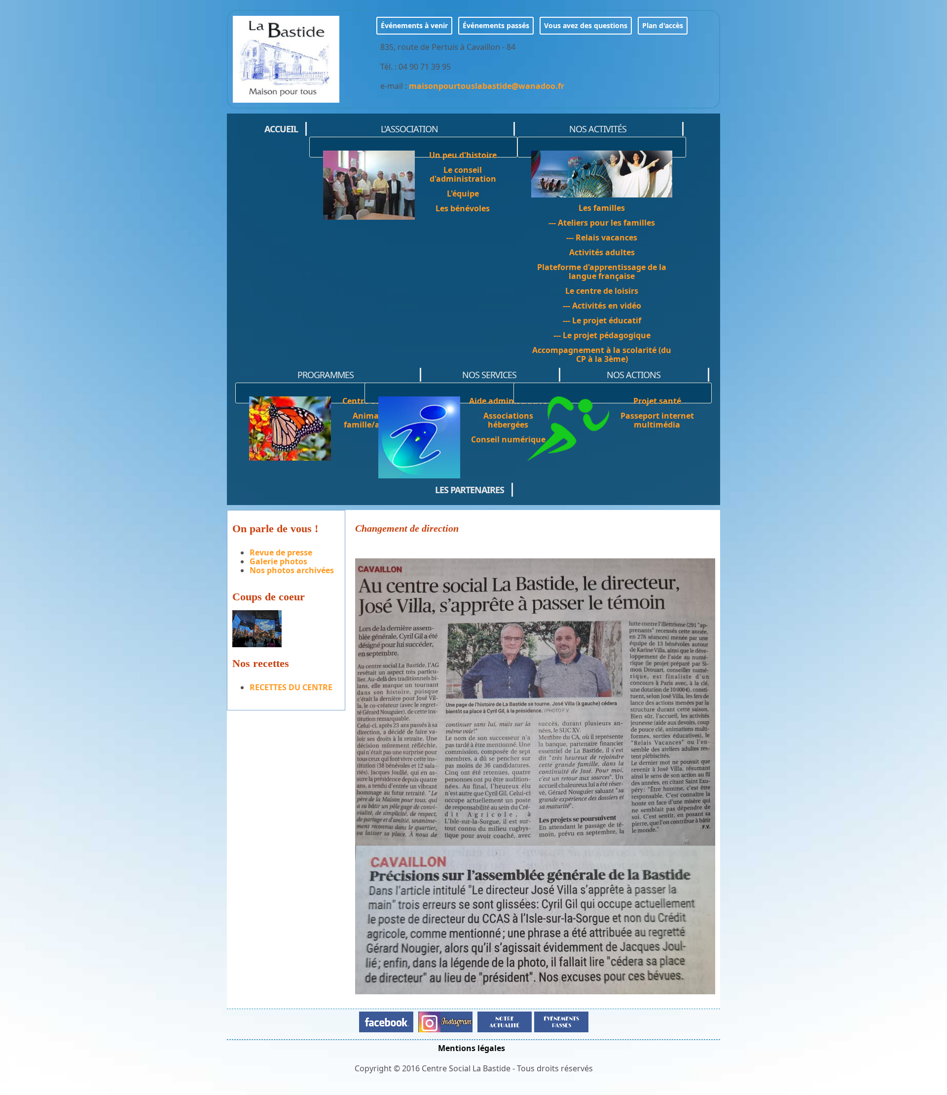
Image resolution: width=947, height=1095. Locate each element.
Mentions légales (471, 1048)
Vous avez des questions (585, 25)
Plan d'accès (662, 25)
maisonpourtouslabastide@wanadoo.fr (486, 85)
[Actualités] (504, 1021)
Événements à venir (414, 25)
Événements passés (496, 25)
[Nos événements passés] (560, 1021)
